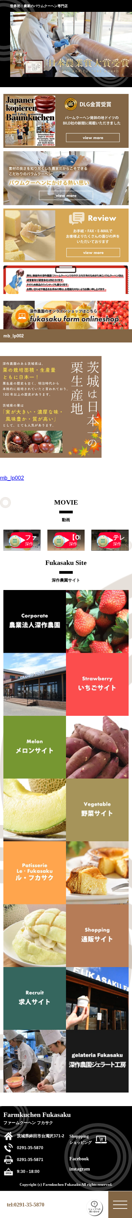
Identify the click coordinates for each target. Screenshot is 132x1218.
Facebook (79, 1158)
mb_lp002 (12, 478)
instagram (79, 1169)
